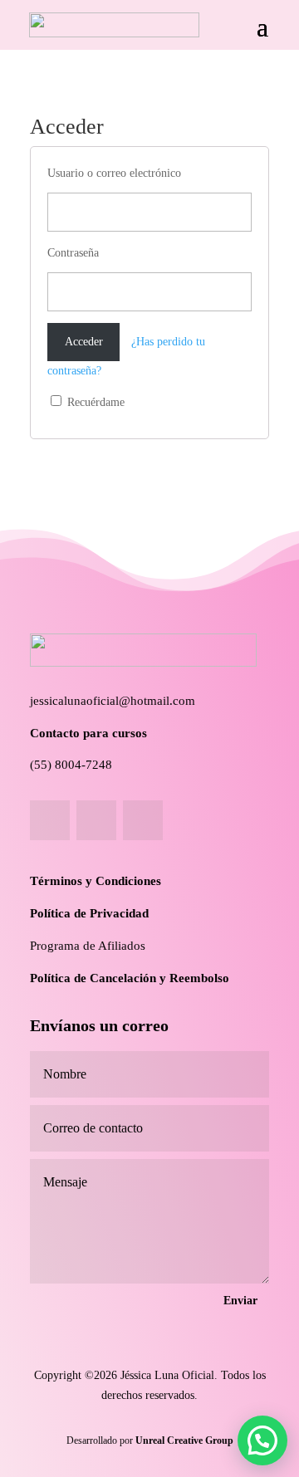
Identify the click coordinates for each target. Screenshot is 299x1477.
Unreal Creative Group (184, 1440)
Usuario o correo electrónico (114, 173)
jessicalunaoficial (74, 700)
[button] (262, 1440)
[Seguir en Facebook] (50, 820)
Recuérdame (94, 402)
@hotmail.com (157, 700)
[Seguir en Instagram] (96, 820)
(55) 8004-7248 (71, 764)
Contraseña (73, 253)
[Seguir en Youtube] (143, 820)
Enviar (240, 1300)
